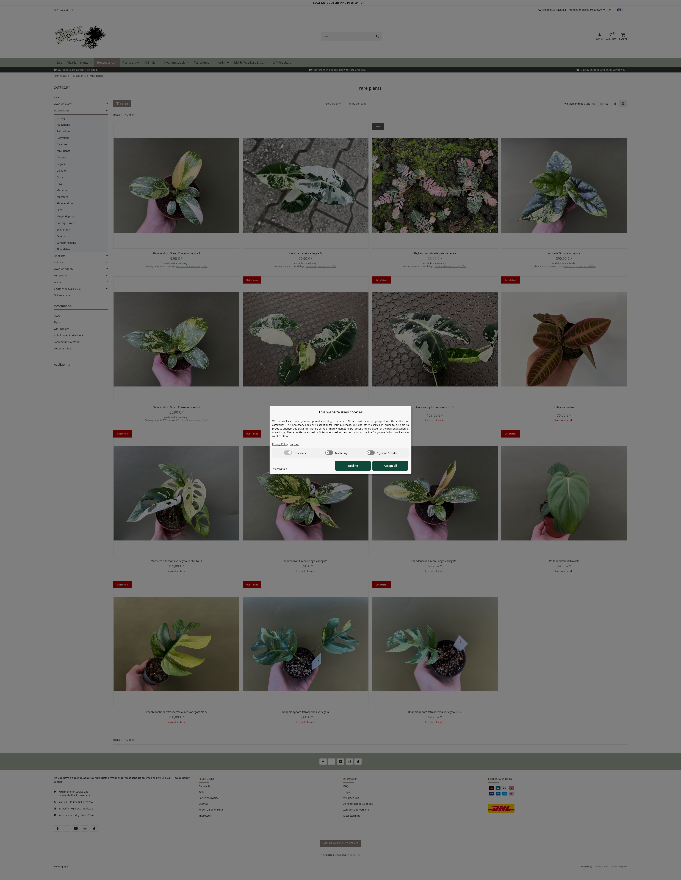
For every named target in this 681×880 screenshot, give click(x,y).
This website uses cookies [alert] (341, 412)
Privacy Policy (280, 444)
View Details (280, 468)
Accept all (390, 466)
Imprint (294, 444)
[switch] (288, 452)
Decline (353, 466)
